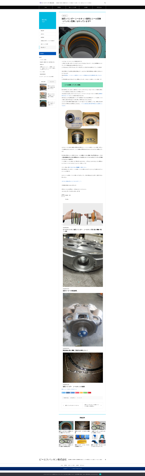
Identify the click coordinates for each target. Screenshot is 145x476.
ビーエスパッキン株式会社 (53, 459)
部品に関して (43, 47)
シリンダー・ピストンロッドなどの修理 (46, 76)
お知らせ (42, 34)
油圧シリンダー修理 (72, 7)
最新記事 (42, 30)
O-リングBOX (42, 71)
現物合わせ (42, 64)
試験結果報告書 (42, 74)
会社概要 (85, 7)
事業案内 (59, 7)
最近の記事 (43, 81)
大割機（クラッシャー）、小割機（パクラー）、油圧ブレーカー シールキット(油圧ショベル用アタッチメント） (47, 68)
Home (46, 7)
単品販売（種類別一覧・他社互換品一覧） (47, 62)
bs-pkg (67, 397)
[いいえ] (143, 474)
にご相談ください (77, 167)
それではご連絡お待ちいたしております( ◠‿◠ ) (71, 181)
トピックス (52, 81)
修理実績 (42, 37)
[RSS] (105, 459)
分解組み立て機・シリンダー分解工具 (47, 40)
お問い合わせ (99, 7)
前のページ (64, 389)
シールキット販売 (43, 59)
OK (100, 474)
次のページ (74, 389)
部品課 (40, 57)
